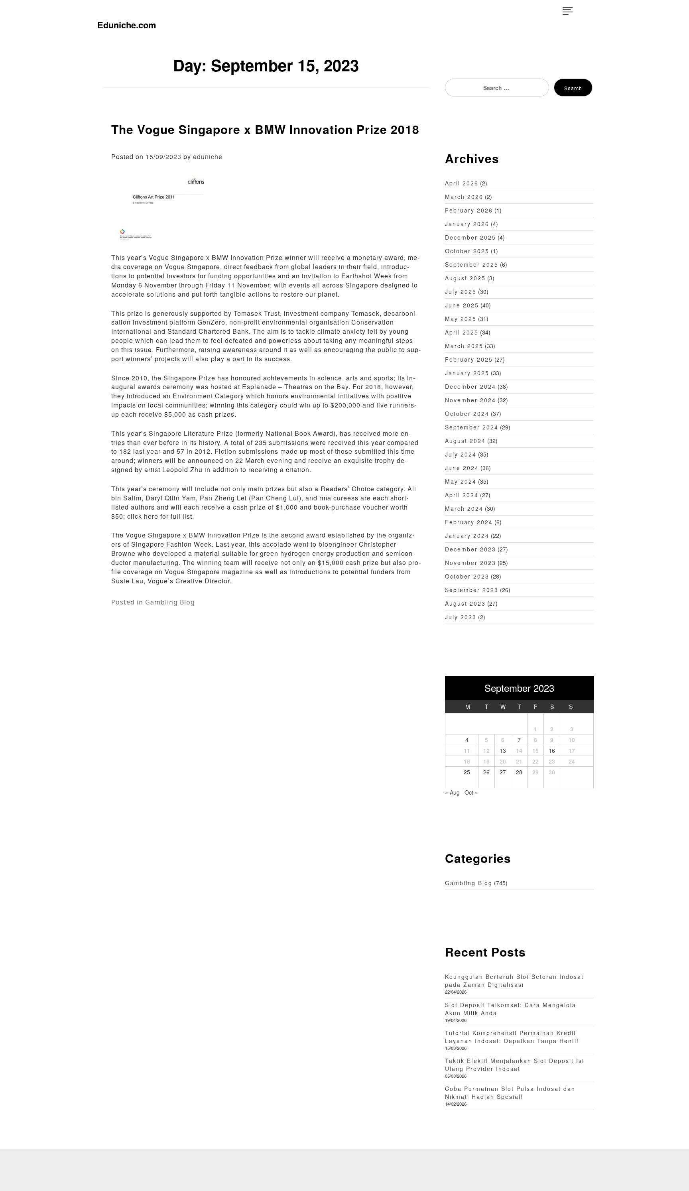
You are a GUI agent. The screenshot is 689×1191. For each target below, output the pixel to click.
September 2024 (471, 427)
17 (572, 750)
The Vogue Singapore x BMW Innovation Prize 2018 (265, 129)
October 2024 (467, 413)
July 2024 (460, 454)
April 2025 (461, 332)
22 (535, 761)
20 (503, 761)
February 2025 (469, 359)
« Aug (452, 792)
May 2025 (460, 319)
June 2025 (462, 305)
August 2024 (465, 441)
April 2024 (461, 495)
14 (519, 750)
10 (572, 740)
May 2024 (460, 481)
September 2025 (471, 264)
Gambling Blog (170, 602)
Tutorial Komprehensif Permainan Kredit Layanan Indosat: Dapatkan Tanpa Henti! (512, 1037)
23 (552, 761)
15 (535, 750)
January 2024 (467, 535)
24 (572, 761)
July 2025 (460, 291)
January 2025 (467, 373)
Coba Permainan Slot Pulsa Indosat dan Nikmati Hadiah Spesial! (510, 1092)
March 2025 (464, 346)
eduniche (207, 156)
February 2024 (469, 522)
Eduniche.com (126, 24)
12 (486, 750)
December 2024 (470, 386)
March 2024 (464, 508)
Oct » (471, 792)
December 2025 (470, 237)
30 (552, 772)
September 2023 (471, 590)
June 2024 (462, 468)
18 (467, 761)
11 (467, 750)
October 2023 (467, 576)
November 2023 (470, 563)
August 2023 (465, 603)
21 (519, 761)
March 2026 (464, 197)
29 (535, 772)
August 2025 (465, 278)
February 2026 (469, 210)
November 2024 (470, 400)
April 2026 (461, 183)
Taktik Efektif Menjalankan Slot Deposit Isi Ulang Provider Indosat (514, 1065)
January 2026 (467, 224)
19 (486, 761)
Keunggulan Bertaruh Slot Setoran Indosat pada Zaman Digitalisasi (514, 980)
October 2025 (467, 251)
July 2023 (460, 617)
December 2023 (470, 549)
